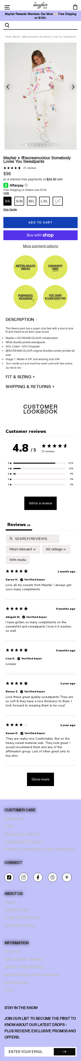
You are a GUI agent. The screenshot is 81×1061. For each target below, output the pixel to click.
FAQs (9, 826)
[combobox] (44, 25)
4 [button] (37, 145)
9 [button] (55, 145)
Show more (41, 779)
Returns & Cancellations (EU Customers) (39, 849)
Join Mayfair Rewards (23, 959)
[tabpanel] (40, 662)
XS (7, 201)
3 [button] (34, 145)
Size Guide (10, 209)
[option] (40, 96)
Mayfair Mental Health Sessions (32, 974)
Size (6, 193)
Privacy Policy (16, 910)
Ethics (10, 902)
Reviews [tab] (18, 525)
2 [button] (30, 145)
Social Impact (16, 982)
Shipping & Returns (29, 386)
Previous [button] (7, 85)
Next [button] (73, 85)
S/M (19, 201)
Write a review (40, 503)
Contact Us (14, 818)
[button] (40, 463)
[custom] (9, 877)
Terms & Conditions (21, 917)
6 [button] (45, 145)
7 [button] (48, 145)
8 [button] (52, 145)
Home (8, 36)
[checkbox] (17, 559)
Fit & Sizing (19, 377)
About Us (12, 951)
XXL (57, 201)
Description (20, 319)
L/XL (44, 201)
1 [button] (26, 145)
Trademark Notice (19, 925)
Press (9, 990)
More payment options (40, 246)
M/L (32, 201)
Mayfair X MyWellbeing (24, 967)
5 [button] (41, 145)
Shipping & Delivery (21, 834)
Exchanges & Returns (23, 842)
